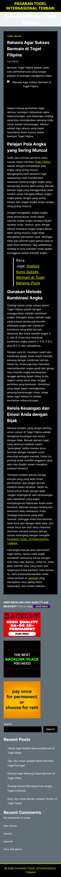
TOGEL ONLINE (14, 36)
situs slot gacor (13, 849)
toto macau (10, 825)
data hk (8, 841)
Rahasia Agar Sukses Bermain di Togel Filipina (28, 48)
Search (8, 724)
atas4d (8, 833)
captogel (33, 578)
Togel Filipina (42, 161)
